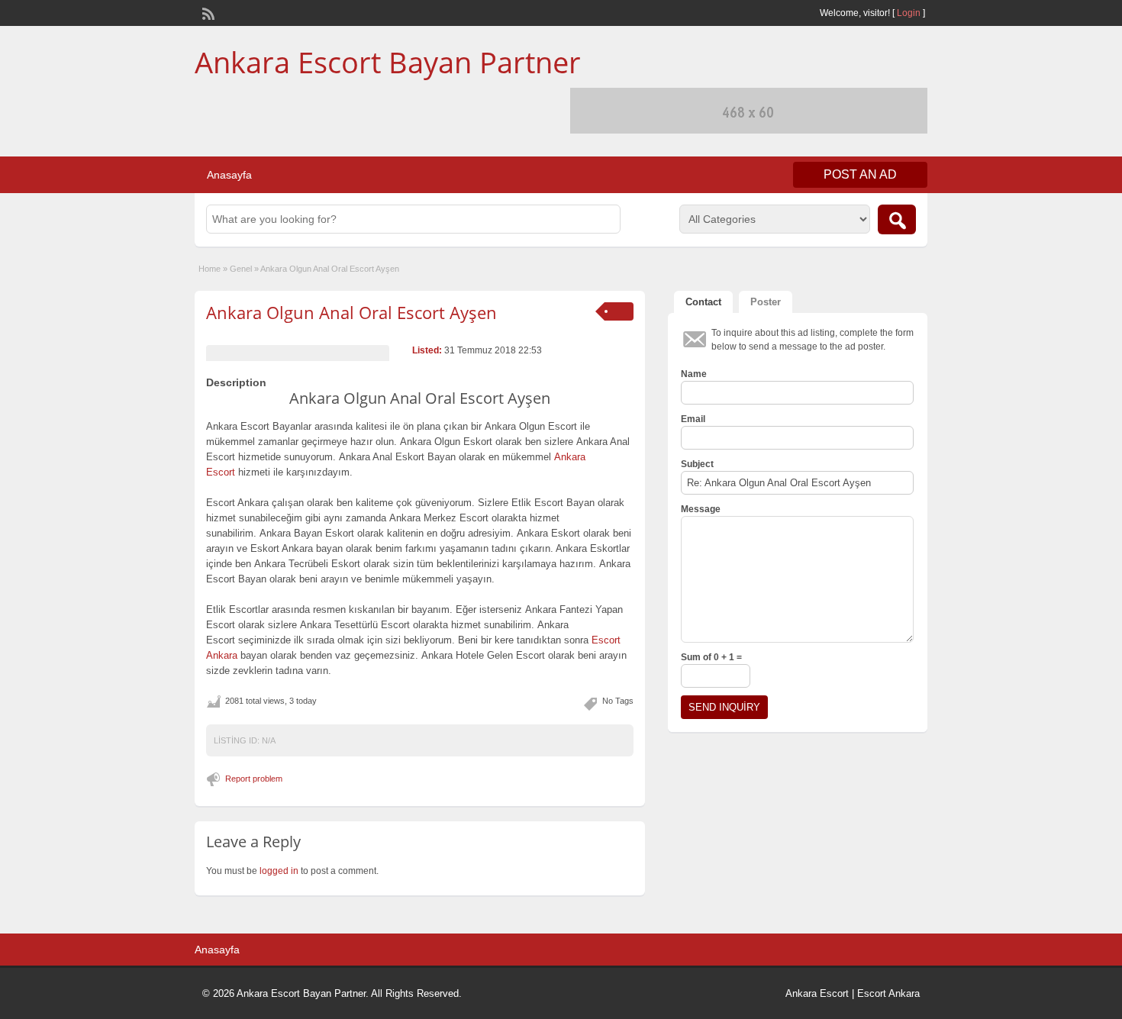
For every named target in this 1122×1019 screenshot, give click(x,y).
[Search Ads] (897, 219)
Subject (697, 464)
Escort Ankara (888, 993)
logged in (279, 871)
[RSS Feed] (207, 12)
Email (693, 419)
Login (908, 13)
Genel (241, 268)
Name (694, 374)
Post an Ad (860, 174)
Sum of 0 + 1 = (711, 657)
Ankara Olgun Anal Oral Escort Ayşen (351, 312)
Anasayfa (229, 175)
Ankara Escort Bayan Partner (388, 62)
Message (701, 509)
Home (209, 268)
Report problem (253, 778)
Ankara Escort (817, 993)
